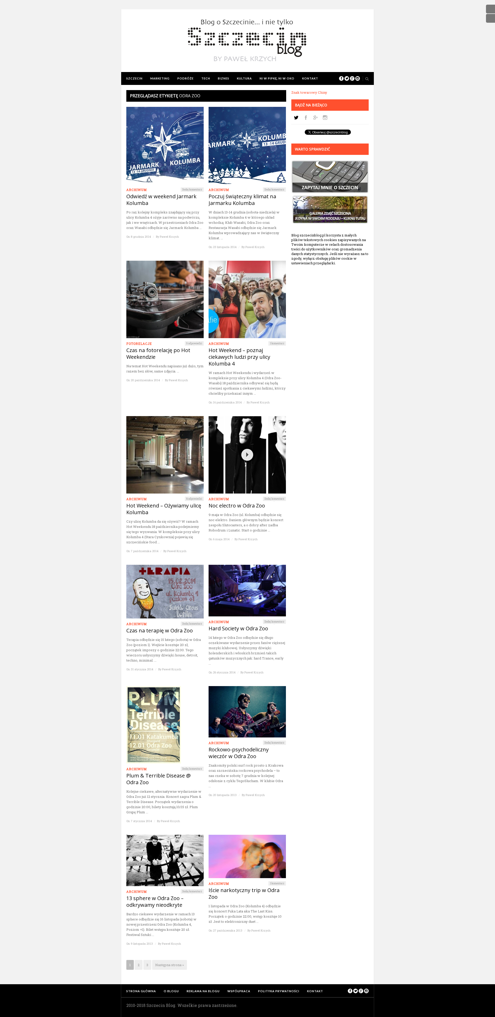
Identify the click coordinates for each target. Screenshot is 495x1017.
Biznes (223, 78)
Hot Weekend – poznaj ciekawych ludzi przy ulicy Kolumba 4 (239, 357)
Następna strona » (169, 965)
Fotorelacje (139, 343)
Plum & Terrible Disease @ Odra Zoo (158, 779)
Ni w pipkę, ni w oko (277, 78)
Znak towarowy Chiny (309, 92)
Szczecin (134, 78)
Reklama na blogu (203, 991)
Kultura (244, 78)
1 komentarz (277, 343)
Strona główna (141, 991)
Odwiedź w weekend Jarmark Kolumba (161, 199)
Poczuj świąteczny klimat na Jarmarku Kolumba (242, 199)
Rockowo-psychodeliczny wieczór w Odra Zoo (239, 753)
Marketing (160, 78)
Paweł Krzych (169, 237)
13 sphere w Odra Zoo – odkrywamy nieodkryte (155, 901)
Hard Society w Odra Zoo (238, 628)
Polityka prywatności (278, 991)
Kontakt (310, 78)
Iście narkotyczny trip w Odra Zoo (244, 893)
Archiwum (136, 190)
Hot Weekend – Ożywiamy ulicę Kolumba (163, 509)
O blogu (171, 991)
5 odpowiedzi (194, 343)
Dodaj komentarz (192, 189)
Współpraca (238, 991)
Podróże (185, 78)
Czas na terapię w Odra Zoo (159, 630)
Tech (205, 78)
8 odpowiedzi (194, 498)
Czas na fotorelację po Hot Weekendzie (158, 353)
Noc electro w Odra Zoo (237, 505)
